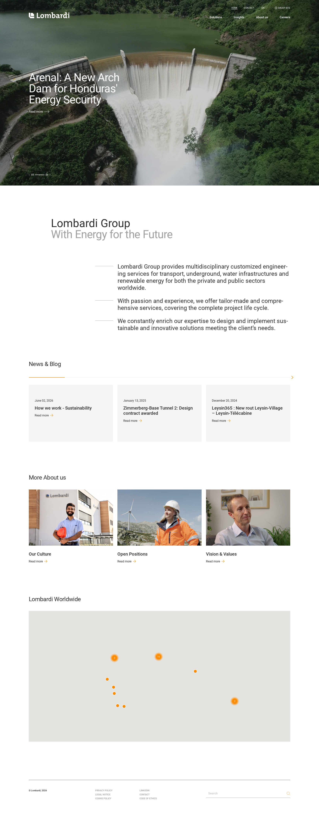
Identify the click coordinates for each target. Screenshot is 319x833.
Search (213, 793)
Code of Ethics (148, 798)
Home (234, 8)
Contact (249, 8)
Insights (239, 17)
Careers (285, 17)
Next (295, 413)
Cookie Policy (103, 798)
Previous (24, 413)
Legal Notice (102, 794)
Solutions (216, 17)
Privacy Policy (103, 790)
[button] (158, 656)
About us (262, 17)
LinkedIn (145, 790)
